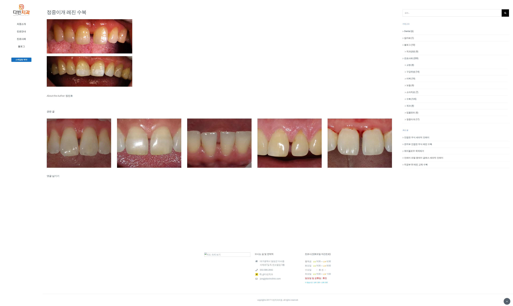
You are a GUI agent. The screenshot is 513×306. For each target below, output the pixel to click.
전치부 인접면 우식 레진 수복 (418, 144)
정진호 (69, 95)
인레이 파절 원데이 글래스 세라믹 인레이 (423, 158)
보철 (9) (410, 85)
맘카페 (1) (409, 38)
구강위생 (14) (413, 72)
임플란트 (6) (412, 112)
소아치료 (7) (412, 92)
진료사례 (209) (411, 58)
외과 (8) (410, 106)
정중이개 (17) (413, 119)
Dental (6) (409, 31)
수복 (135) (411, 99)
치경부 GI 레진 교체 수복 (416, 164)
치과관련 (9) (412, 51)
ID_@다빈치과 (265, 274)
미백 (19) (411, 78)
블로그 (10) (409, 45)
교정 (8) (410, 65)
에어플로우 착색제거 (414, 151)
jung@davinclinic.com (270, 278)
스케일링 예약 (21, 60)
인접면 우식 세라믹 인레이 (416, 137)
